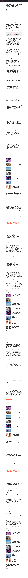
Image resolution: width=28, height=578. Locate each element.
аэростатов (14, 524)
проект (10, 522)
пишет (15, 45)
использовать (17, 391)
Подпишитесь (13, 34)
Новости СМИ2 (8, 290)
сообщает (16, 220)
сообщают (7, 495)
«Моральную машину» (13, 60)
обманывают (13, 275)
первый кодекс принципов (14, 150)
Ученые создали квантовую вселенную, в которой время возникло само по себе (13, 47)
